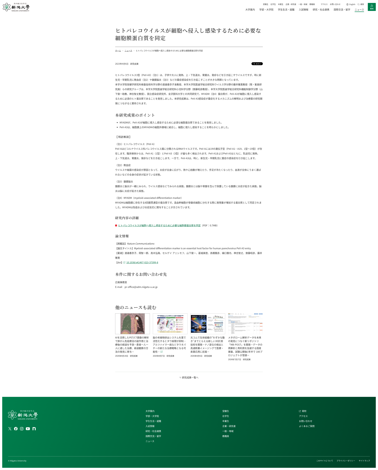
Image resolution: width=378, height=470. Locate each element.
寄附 (372, 8)
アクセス (324, 4)
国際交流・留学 (153, 436)
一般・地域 (302, 4)
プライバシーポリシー (346, 460)
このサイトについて (324, 460)
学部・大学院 (152, 415)
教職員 (312, 4)
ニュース (150, 441)
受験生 (265, 4)
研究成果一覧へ (190, 377)
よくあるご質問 (307, 426)
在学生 (273, 4)
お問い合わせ (335, 4)
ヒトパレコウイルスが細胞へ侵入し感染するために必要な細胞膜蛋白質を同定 (159, 225)
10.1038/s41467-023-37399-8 (142, 262)
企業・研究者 (291, 4)
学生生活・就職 (153, 421)
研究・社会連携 (153, 431)
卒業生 (280, 4)
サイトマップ (364, 460)
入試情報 (150, 426)
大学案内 (150, 410)
